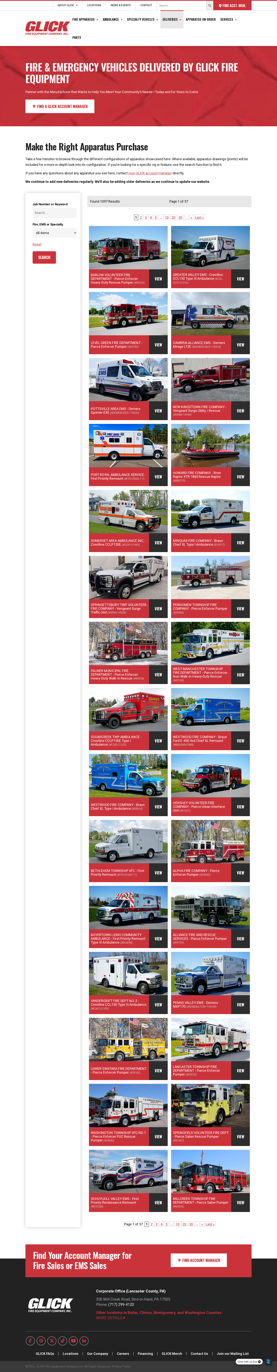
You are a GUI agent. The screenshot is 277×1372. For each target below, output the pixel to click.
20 (173, 217)
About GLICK (65, 5)
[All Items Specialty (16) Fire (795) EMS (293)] (55, 233)
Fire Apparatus (83, 19)
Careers (123, 1354)
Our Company (97, 1354)
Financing (145, 1354)
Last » (199, 217)
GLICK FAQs (45, 1354)
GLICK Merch (172, 1354)
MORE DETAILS (109, 1318)
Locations (94, 5)
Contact (146, 5)
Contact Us (199, 1354)
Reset (37, 244)
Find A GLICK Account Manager (62, 106)
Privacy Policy (121, 1366)
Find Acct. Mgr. (234, 5)
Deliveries (170, 19)
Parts (76, 37)
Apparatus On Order (201, 19)
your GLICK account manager (150, 173)
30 (180, 217)
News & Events (121, 5)
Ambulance (111, 19)
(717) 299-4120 (121, 1304)
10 (167, 217)
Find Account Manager (200, 1260)
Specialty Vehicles (141, 19)
